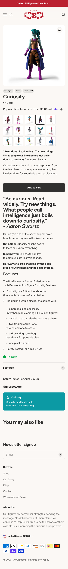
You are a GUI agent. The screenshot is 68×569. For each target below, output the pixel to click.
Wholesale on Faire (14, 497)
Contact (7, 491)
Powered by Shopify (38, 559)
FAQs (6, 485)
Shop (6, 473)
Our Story (8, 479)
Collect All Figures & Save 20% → (34, 3)
